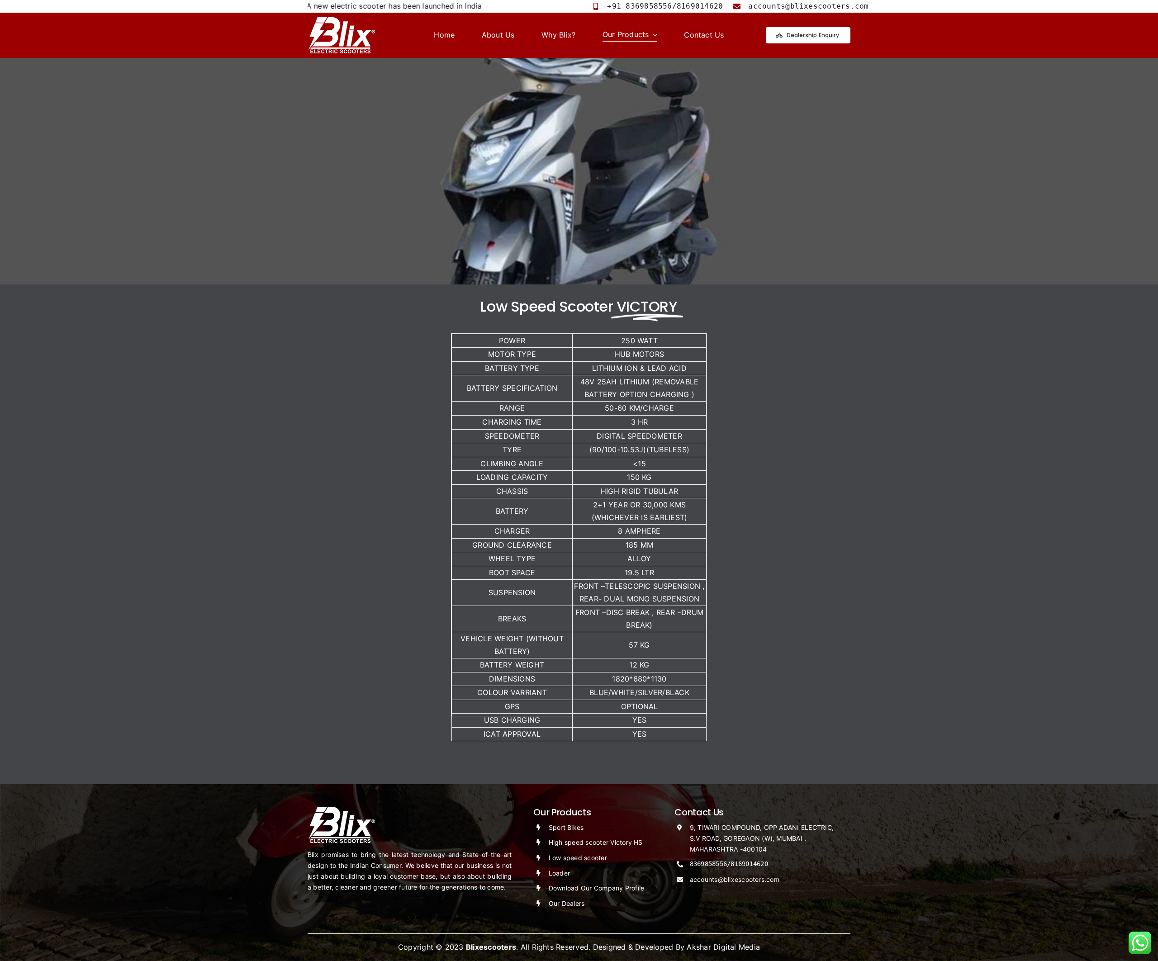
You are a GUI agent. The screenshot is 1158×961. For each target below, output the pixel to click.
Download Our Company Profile (597, 888)
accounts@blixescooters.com (734, 879)
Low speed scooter (578, 858)
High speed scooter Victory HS (596, 842)
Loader (559, 873)
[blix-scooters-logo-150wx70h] (341, 20)
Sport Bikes (566, 827)
